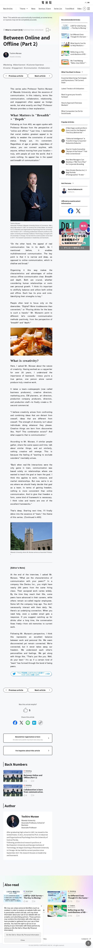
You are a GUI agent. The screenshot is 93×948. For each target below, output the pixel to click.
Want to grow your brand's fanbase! (71, 95)
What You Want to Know (70, 72)
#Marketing (7, 65)
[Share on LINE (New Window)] (28, 722)
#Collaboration (44, 68)
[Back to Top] (88, 943)
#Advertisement (19, 65)
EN (88, 2)
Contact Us (84, 939)
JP (85, 2)
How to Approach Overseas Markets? (71, 104)
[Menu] (88, 8)
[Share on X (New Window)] (21, 722)
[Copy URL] (40, 722)
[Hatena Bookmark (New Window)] (34, 722)
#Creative (7, 68)
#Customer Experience (35, 65)
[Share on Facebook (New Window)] (15, 722)
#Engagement (17, 68)
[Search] (84, 8)
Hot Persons (66, 183)
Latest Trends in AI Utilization (72, 88)
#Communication (30, 68)
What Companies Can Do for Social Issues (72, 112)
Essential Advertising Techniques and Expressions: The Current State (74, 80)
